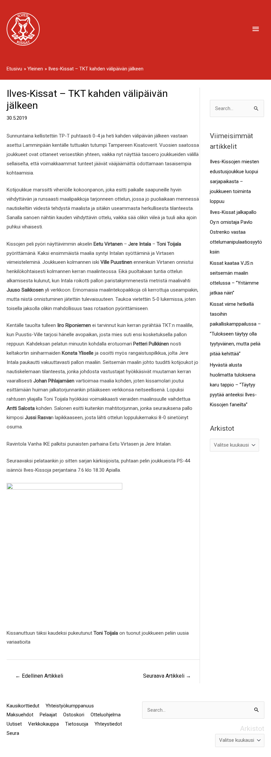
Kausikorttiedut (23, 706)
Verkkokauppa (43, 724)
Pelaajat (48, 715)
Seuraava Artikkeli (167, 676)
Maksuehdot (20, 715)
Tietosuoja (76, 724)
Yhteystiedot (108, 724)
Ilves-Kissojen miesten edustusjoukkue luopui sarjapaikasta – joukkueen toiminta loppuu (234, 181)
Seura (13, 733)
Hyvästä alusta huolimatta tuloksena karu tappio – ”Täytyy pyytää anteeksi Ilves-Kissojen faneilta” (233, 385)
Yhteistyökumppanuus (70, 706)
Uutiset (14, 724)
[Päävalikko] (256, 29)
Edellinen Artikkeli (39, 676)
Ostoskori (73, 715)
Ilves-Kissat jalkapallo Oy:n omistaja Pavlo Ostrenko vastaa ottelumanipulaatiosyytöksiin (236, 232)
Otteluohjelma (106, 715)
